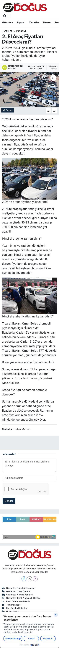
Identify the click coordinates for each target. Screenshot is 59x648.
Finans (47, 22)
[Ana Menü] (9, 16)
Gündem (7, 22)
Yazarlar (34, 22)
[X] (29, 578)
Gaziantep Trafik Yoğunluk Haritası (23, 598)
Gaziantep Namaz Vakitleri (19, 594)
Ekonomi (21, 31)
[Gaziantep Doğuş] (25, 7)
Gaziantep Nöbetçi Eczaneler (20, 588)
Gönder (9, 500)
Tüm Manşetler (13, 604)
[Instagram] (35, 578)
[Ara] (4, 16)
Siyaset (21, 22)
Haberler (7, 31)
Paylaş (9, 110)
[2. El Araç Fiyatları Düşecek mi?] (29, 89)
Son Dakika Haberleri (17, 608)
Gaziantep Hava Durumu (18, 591)
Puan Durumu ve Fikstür (18, 601)
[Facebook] (23, 578)
